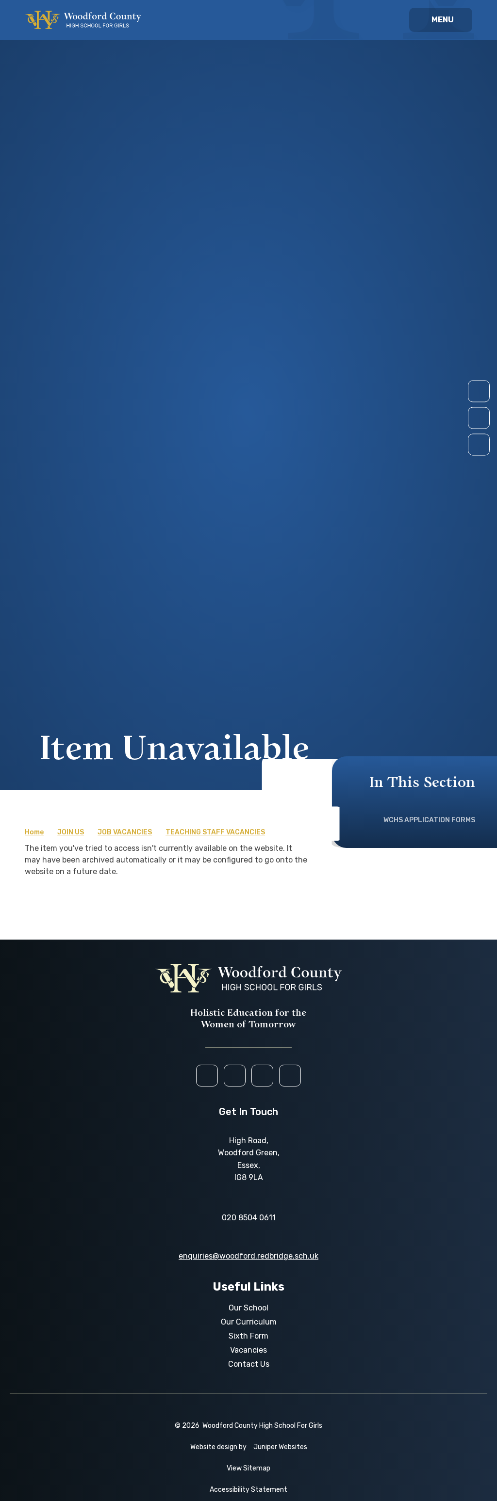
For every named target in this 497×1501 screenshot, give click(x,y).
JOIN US (70, 832)
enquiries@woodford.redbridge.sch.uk (248, 1256)
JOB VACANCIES (125, 832)
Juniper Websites (280, 1447)
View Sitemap (248, 1468)
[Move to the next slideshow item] (479, 391)
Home (34, 832)
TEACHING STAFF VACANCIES (215, 832)
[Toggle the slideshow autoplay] (479, 444)
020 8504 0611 (249, 1217)
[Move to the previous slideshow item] (479, 418)
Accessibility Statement (248, 1489)
